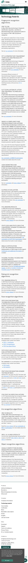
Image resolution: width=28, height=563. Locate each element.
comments (8, 183)
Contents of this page (8, 5)
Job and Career (5, 517)
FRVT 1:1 (5, 387)
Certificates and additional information (12, 251)
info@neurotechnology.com (8, 539)
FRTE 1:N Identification (9, 344)
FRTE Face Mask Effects (9, 346)
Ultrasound (4, 494)
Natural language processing (9, 492)
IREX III (16, 438)
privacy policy (9, 555)
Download (3, 524)
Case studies (4, 506)
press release (17, 183)
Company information (7, 500)
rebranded (6, 376)
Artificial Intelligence (6, 488)
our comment (7, 404)
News (2, 509)
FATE (20, 378)
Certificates (4, 508)
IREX (12, 438)
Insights (3, 515)
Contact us (6, 547)
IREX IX (3, 439)
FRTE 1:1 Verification (8, 342)
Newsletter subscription (7, 511)
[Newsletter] (26, 557)
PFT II (20, 83)
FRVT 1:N (12, 387)
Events (3, 513)
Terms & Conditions (6, 528)
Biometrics (4, 490)
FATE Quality (6, 365)
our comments (9, 51)
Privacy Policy (5, 530)
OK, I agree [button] (7, 560)
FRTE (15, 378)
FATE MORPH (6, 367)
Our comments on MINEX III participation (12, 158)
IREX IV (20, 438)
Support (3, 526)
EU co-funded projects (7, 532)
